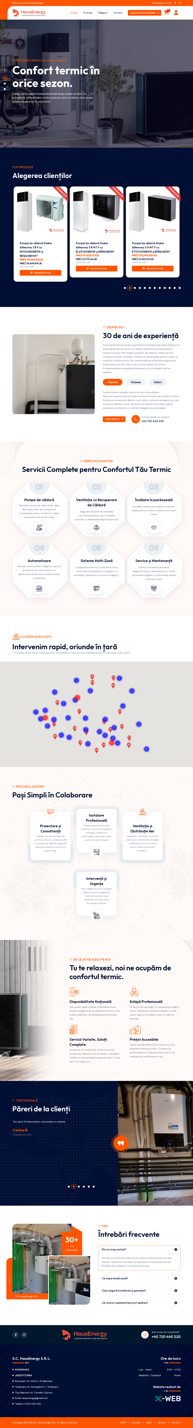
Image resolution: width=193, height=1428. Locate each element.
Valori (158, 382)
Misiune (112, 382)
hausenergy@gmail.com (35, 1398)
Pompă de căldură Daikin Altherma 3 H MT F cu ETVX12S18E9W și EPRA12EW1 (151, 247)
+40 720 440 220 (152, 421)
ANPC (149, 1422)
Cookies (136, 1422)
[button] (45, 714)
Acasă (73, 12)
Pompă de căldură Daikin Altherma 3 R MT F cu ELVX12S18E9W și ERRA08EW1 (95, 247)
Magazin (102, 12)
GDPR (123, 1422)
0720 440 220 (32, 1403)
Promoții (87, 12)
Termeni (161, 1422)
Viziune (136, 382)
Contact (118, 12)
